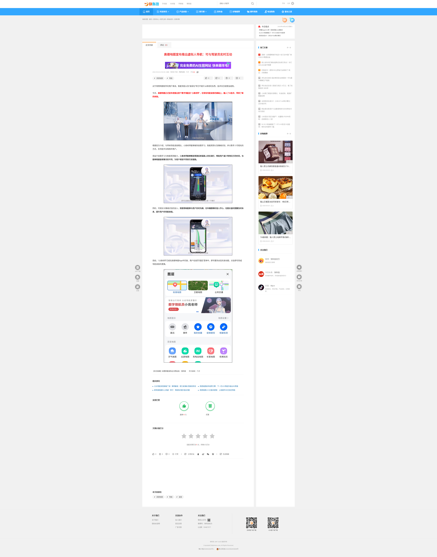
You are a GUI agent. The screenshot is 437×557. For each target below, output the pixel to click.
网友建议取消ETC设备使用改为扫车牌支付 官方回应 (275, 110)
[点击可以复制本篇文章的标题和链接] (197, 72)
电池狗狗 (271, 12)
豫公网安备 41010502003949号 (228, 549)
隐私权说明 (156, 523)
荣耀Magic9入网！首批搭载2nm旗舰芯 (271, 30)
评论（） (164, 45)
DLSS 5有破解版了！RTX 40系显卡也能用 (272, 33)
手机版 (164, 4)
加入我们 (178, 520)
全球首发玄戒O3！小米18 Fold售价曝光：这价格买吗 (274, 102)
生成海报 (226, 454)
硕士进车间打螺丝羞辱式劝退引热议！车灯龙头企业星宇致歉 (275, 64)
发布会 (219, 12)
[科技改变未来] (149, 3)
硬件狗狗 (253, 12)
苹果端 (180, 4)
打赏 (176, 454)
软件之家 (163, 19)
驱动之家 (288, 12)
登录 (283, 3)
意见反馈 (178, 523)
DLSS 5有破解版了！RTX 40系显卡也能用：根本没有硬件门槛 (274, 125)
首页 (148, 12)
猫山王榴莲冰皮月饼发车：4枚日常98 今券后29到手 (275, 202)
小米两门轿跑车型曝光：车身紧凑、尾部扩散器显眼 (275, 94)
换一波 (289, 47)
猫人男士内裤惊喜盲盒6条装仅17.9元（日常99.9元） (275, 167)
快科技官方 (208, 523)
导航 (170, 78)
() (194, 72)
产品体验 (183, 12)
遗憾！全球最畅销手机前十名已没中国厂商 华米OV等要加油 (275, 56)
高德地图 (158, 78)
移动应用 (170, 19)
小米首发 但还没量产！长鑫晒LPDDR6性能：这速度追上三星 (274, 118)
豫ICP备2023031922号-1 (206, 549)
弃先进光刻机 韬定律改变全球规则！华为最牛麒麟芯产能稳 (275, 79)
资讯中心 (156, 19)
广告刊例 (178, 527)
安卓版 (172, 4)
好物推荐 (236, 12)
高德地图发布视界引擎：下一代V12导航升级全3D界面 (219, 386)
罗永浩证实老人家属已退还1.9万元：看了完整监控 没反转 (275, 87)
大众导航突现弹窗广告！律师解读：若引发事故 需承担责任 (175, 386)
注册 (288, 3)
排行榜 (202, 12)
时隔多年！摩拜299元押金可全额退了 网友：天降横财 (274, 71)
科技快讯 (163, 12)
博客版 (189, 4)
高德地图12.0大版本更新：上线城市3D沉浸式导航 (217, 390)
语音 (179, 497)
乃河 (180, 72)
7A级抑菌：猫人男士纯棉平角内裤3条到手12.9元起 (275, 238)
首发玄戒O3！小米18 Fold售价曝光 (270, 36)
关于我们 (155, 520)
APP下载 (137, 271)
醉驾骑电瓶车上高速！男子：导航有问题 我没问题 (172, 390)
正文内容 (149, 45)
